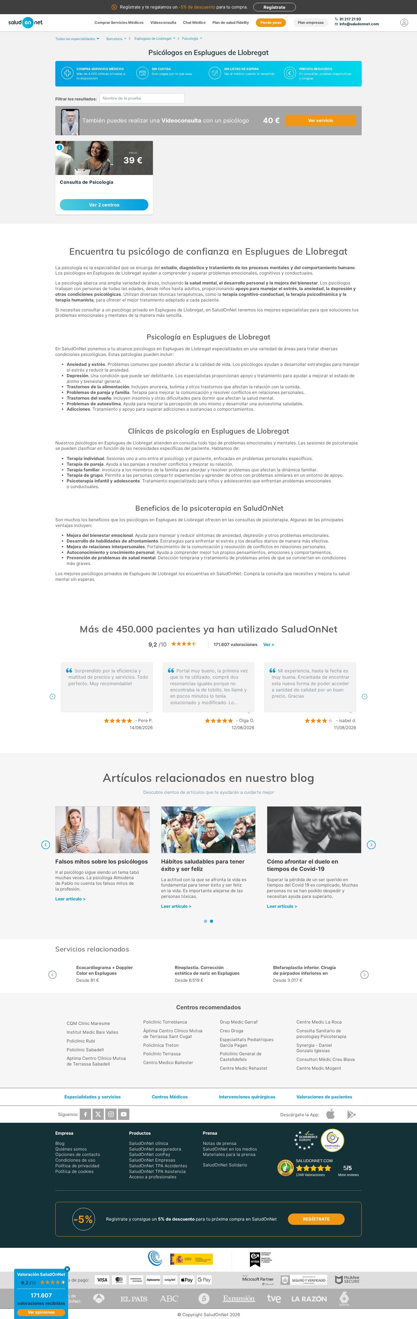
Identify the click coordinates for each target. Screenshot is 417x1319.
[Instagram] (111, 1114)
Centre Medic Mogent (318, 1068)
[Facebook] (85, 1114)
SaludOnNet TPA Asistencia (157, 1171)
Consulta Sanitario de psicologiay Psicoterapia (321, 1033)
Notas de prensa (220, 1143)
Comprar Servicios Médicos (119, 22)
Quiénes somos (71, 1148)
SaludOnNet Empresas (152, 1160)
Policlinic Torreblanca (165, 1022)
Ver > (268, 644)
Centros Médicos (170, 1096)
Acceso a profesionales (152, 1176)
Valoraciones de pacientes (324, 1096)
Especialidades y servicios (92, 1096)
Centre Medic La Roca (319, 1022)
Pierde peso (270, 22)
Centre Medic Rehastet (244, 1068)
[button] (52, 696)
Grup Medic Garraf (239, 1022)
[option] (208, 696)
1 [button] (203, 746)
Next (371, 844)
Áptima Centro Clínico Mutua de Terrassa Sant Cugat (173, 1033)
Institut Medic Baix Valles (92, 1032)
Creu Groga (231, 1030)
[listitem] (104, 178)
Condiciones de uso (75, 1160)
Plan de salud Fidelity (230, 22)
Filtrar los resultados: (76, 98)
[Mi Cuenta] (404, 22)
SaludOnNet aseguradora (155, 1148)
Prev (45, 844)
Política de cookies (74, 1171)
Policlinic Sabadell (85, 1049)
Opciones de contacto (77, 1154)
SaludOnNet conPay (149, 1154)
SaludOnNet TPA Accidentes (158, 1165)
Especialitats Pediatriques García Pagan (246, 1042)
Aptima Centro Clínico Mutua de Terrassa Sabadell (96, 1061)
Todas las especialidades (75, 39)
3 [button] (220, 746)
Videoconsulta (163, 22)
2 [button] (211, 746)
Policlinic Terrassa (162, 1053)
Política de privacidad (77, 1165)
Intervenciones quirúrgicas (247, 1096)
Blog (59, 1143)
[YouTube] (123, 1114)
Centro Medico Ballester (168, 1062)
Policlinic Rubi (81, 1041)
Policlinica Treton (161, 1045)
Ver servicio (320, 120)
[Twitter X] (98, 1114)
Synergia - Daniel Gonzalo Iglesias (314, 1048)
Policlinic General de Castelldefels (241, 1056)
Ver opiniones (41, 1312)
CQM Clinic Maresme (88, 1023)
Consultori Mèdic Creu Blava (325, 1059)
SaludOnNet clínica (148, 1143)
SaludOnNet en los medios (230, 1148)
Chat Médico (194, 22)
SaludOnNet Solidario (225, 1165)
